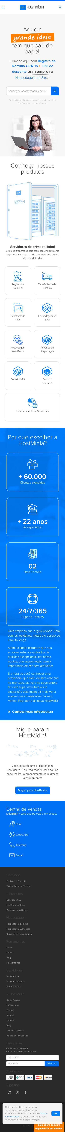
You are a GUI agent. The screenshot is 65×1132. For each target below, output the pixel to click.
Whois (9, 947)
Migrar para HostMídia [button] (32, 790)
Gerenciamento (13, 986)
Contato (10, 1010)
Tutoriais (10, 1020)
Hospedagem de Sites (17, 924)
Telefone (21, 845)
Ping (8, 958)
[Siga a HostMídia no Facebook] (25, 1092)
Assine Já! (51, 1063)
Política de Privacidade (17, 1036)
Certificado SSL (13, 900)
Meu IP (9, 952)
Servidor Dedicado (15, 981)
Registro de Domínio (16, 881)
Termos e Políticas (15, 1030)
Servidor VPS (12, 976)
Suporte (10, 1015)
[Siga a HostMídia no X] (17, 1092)
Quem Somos (13, 1000)
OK (55, 1113)
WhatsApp (22, 834)
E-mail (19, 855)
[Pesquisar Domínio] (60, 7)
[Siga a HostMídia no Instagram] (9, 1092)
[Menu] (3, 8)
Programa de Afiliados (16, 910)
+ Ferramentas (13, 963)
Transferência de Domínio (18, 886)
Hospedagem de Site (31, 78)
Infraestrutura (12, 1005)
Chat (18, 824)
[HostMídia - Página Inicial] (32, 6)
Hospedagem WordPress (18, 929)
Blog (8, 1025)
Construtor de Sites (15, 905)
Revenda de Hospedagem (19, 934)
